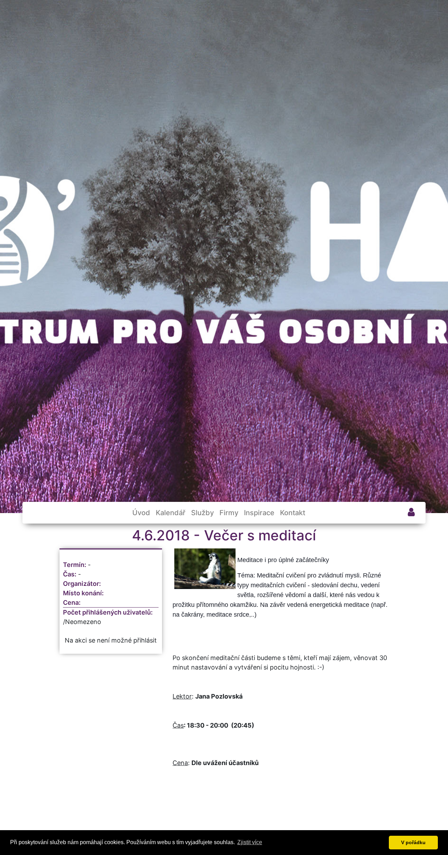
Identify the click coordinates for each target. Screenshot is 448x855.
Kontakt (292, 513)
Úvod (141, 513)
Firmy (228, 513)
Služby (202, 513)
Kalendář (171, 513)
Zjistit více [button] (249, 842)
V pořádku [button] (413, 842)
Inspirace (259, 513)
